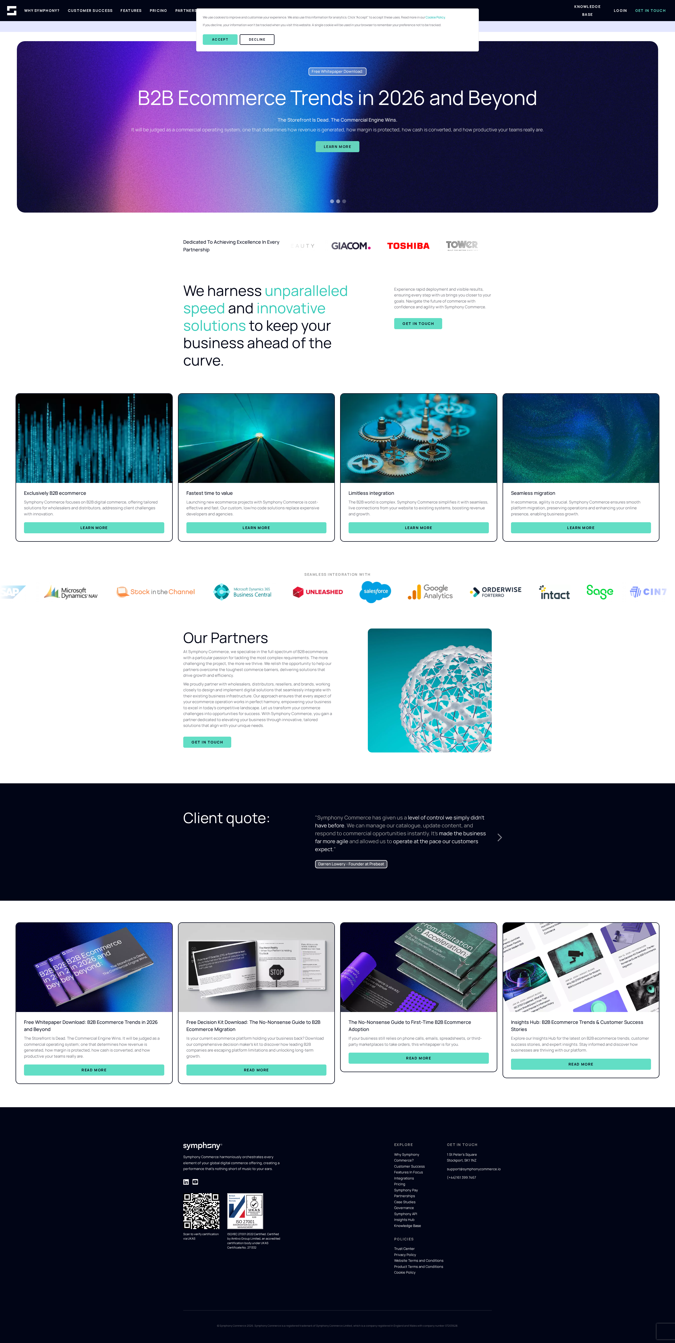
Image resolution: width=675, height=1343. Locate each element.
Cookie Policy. (436, 17)
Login (620, 10)
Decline (257, 39)
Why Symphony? (42, 10)
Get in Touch (650, 10)
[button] (499, 837)
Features (131, 10)
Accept (220, 39)
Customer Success (90, 10)
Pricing (158, 10)
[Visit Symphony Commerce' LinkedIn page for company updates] (186, 1189)
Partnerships (191, 10)
